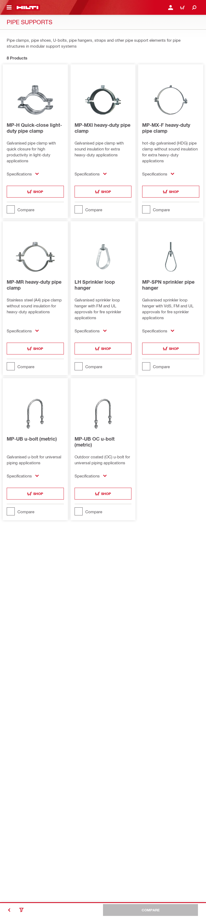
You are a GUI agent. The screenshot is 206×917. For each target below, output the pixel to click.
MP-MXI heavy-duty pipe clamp (102, 128)
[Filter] (21, 910)
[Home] (27, 7)
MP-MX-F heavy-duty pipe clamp (166, 128)
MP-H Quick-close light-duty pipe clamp (34, 128)
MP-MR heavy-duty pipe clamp (34, 285)
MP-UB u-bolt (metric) (32, 439)
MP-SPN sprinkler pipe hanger (168, 285)
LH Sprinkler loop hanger (95, 285)
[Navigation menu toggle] (9, 7)
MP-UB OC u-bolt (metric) (95, 442)
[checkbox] (35, 209)
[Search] (194, 7)
